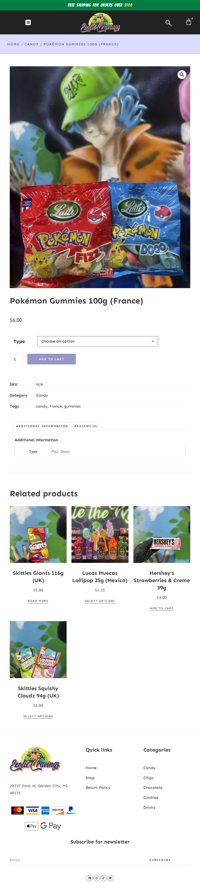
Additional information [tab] (42, 426)
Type (19, 341)
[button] (28, 22)
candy (41, 406)
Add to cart (51, 359)
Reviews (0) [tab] (86, 426)
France (56, 406)
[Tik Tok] (103, 878)
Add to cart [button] (161, 608)
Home (13, 44)
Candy (32, 44)
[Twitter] (110, 878)
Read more (38, 601)
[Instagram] (96, 878)
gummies (72, 406)
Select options (100, 601)
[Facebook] (90, 878)
